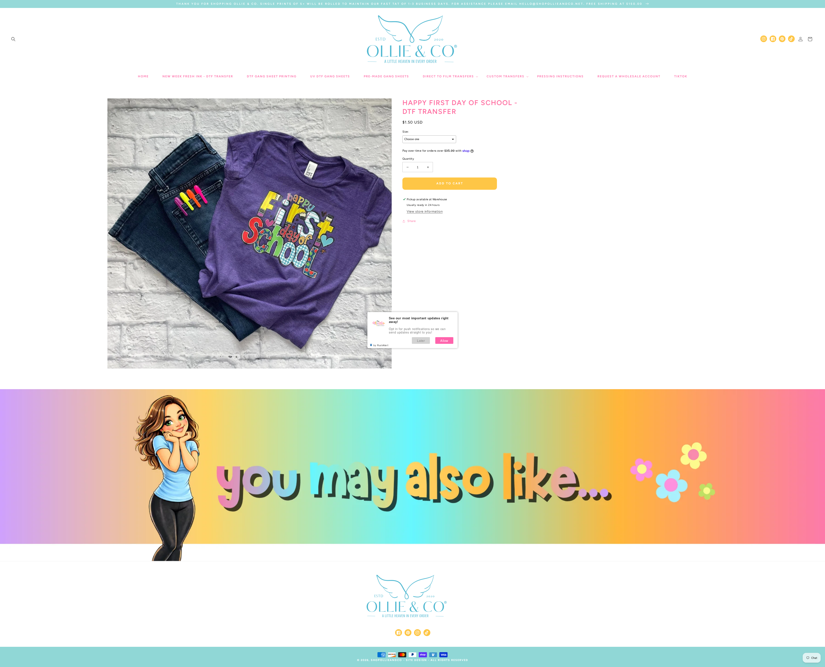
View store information (425, 211)
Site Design (416, 660)
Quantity (408, 158)
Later (421, 340)
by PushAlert (380, 345)
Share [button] (411, 221)
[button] (13, 39)
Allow (444, 340)
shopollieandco (386, 660)
